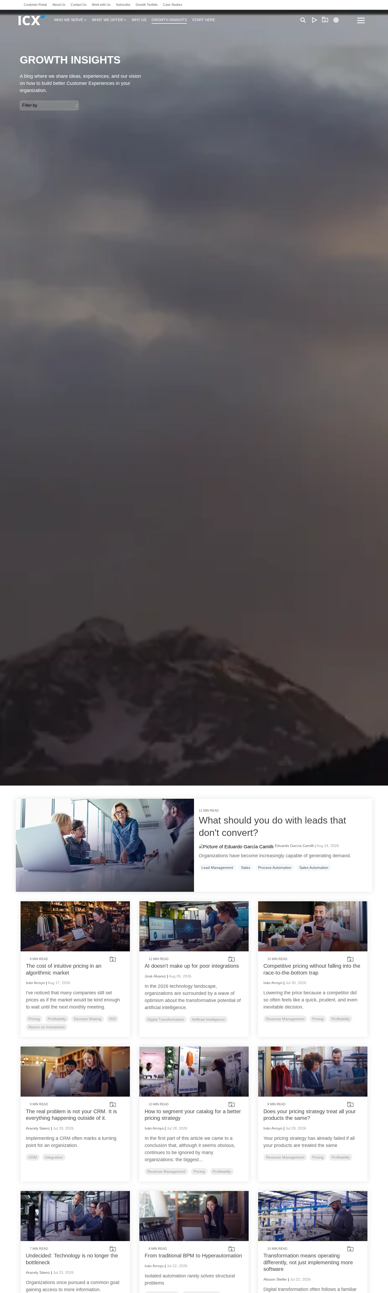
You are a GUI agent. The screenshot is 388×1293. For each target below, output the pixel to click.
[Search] (303, 20)
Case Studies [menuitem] (172, 5)
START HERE (203, 20)
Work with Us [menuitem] (101, 5)
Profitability (57, 1019)
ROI (112, 1019)
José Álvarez (155, 976)
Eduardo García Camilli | (295, 846)
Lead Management (217, 867)
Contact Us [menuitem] (79, 5)
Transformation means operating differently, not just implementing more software (308, 1262)
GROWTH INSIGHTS (169, 20)
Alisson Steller (275, 1279)
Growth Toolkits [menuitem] (147, 5)
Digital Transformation (165, 1019)
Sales (245, 867)
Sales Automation (313, 867)
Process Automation (274, 867)
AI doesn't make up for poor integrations (192, 966)
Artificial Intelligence (208, 1019)
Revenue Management (285, 1019)
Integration (54, 1157)
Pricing (34, 1019)
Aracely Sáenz (38, 1128)
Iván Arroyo (35, 983)
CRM (33, 1157)
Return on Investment (47, 1027)
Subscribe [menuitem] (123, 5)
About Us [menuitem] (58, 5)
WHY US (139, 20)
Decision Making (87, 1019)
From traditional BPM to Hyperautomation (193, 1255)
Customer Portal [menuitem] (35, 5)
